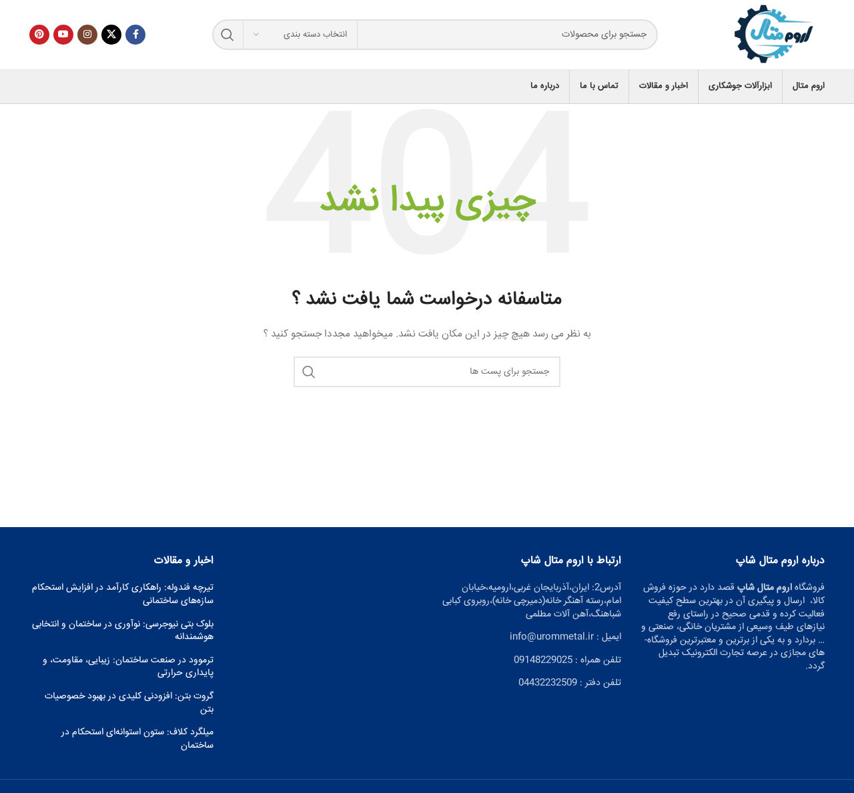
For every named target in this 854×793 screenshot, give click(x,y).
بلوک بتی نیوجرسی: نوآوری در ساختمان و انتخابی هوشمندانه (123, 631)
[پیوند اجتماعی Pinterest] (39, 35)
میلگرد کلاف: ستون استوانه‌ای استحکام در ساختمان (137, 739)
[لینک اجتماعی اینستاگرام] (87, 35)
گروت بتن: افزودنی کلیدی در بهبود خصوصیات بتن (129, 703)
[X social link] (111, 35)
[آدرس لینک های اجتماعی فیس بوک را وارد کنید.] (135, 35)
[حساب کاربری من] (29, 86)
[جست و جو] (227, 34)
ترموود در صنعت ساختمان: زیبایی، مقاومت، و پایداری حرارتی (128, 667)
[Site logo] (775, 35)
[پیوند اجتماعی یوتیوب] (63, 35)
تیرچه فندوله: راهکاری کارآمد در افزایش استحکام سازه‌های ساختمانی (123, 595)
